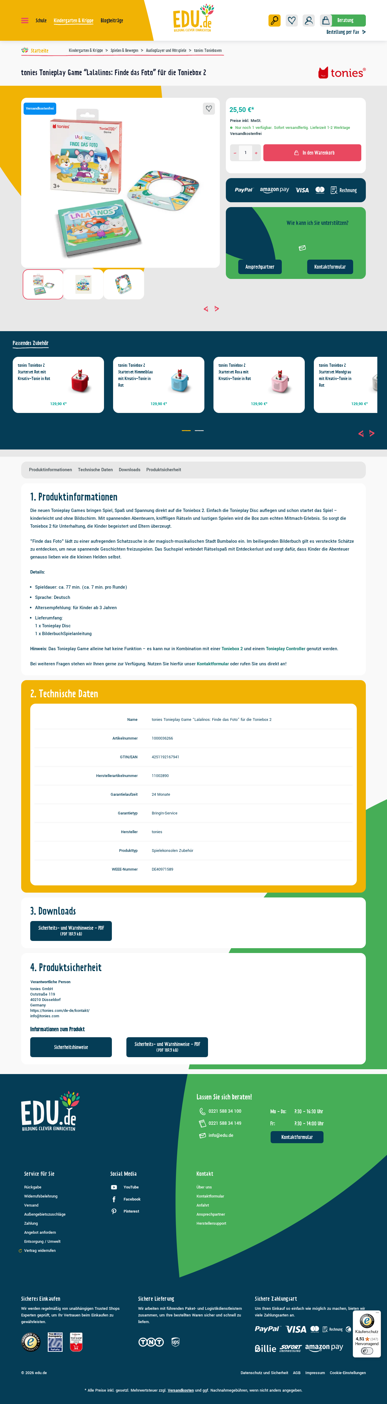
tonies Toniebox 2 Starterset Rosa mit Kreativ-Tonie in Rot (235, 372)
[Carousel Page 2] (200, 431)
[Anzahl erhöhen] (256, 152)
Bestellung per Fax (343, 32)
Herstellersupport (211, 1223)
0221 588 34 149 (225, 1123)
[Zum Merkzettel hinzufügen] (209, 109)
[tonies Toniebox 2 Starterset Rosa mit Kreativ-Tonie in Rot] (281, 381)
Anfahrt (203, 1205)
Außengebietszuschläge (45, 1214)
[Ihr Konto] (308, 20)
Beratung (345, 20)
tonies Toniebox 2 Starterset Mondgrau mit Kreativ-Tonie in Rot (335, 375)
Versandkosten (181, 1390)
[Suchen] (274, 20)
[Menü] (24, 20)
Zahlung (31, 1223)
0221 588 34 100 (225, 1111)
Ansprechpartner (260, 267)
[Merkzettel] (291, 20)
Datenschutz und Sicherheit (264, 1373)
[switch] (367, 1350)
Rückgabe (32, 1187)
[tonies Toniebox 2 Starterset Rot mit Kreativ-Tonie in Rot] (80, 381)
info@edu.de (221, 1135)
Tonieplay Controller (285, 649)
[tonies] (342, 74)
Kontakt (205, 1173)
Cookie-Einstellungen (348, 1373)
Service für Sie (39, 1173)
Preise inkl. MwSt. (246, 120)
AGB (297, 1373)
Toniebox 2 (232, 649)
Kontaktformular (330, 267)
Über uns (204, 1187)
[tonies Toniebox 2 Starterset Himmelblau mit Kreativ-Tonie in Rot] (180, 381)
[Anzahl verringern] (235, 152)
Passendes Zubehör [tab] (31, 343)
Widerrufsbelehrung (40, 1196)
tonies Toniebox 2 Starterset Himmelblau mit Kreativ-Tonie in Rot (135, 375)
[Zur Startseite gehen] (193, 17)
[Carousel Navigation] (120, 309)
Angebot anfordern (40, 1232)
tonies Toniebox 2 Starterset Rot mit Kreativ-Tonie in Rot (34, 372)
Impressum (315, 1373)
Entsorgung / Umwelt (42, 1241)
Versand (31, 1205)
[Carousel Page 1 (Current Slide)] (187, 431)
